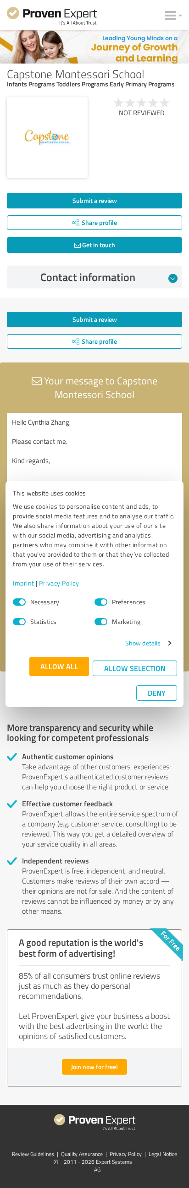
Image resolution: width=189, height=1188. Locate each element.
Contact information (87, 277)
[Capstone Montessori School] (47, 137)
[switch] (100, 602)
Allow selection (135, 668)
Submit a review (94, 200)
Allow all (59, 666)
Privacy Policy (59, 583)
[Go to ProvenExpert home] (52, 17)
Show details (143, 643)
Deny (157, 692)
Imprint (23, 583)
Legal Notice (163, 1154)
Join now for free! (94, 1066)
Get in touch (98, 244)
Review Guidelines (33, 1154)
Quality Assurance (82, 1154)
